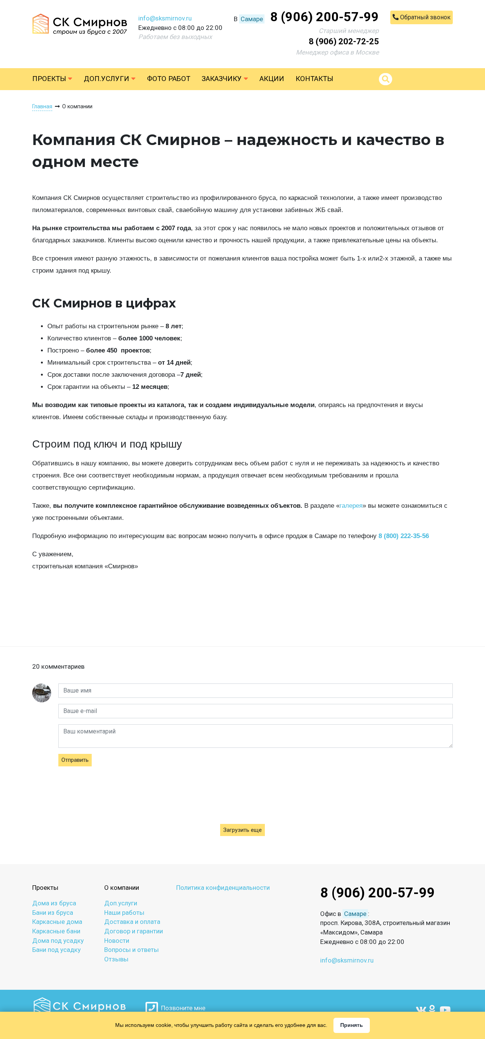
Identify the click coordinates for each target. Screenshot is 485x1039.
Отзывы (116, 959)
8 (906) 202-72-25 (344, 41)
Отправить (75, 760)
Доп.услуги (107, 79)
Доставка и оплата (132, 921)
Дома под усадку (58, 940)
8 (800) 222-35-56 (404, 536)
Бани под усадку (56, 949)
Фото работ (168, 79)
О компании (121, 887)
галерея (351, 505)
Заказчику (223, 79)
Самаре (252, 19)
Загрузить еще (242, 830)
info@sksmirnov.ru (165, 18)
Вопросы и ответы (131, 949)
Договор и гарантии (133, 931)
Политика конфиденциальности (223, 887)
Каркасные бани (56, 931)
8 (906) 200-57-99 (324, 16)
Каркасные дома (57, 921)
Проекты (50, 79)
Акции (272, 79)
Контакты (314, 79)
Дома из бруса (54, 903)
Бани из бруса (52, 912)
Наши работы (124, 912)
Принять (351, 1025)
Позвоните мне (181, 1008)
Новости (116, 940)
